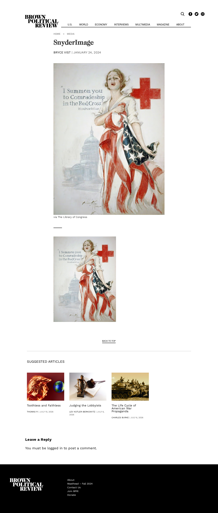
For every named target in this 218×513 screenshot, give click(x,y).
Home (56, 33)
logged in (55, 448)
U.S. (70, 24)
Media (70, 33)
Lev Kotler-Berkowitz (82, 412)
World (83, 24)
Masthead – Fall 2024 (80, 483)
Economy (101, 24)
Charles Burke (120, 417)
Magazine (163, 24)
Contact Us (74, 487)
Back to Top (109, 340)
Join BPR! (73, 491)
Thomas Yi (32, 412)
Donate (71, 495)
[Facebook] (190, 14)
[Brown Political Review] (41, 16)
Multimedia (142, 24)
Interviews (121, 24)
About (180, 24)
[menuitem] (70, 25)
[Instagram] (202, 14)
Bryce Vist (62, 52)
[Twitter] (196, 14)
